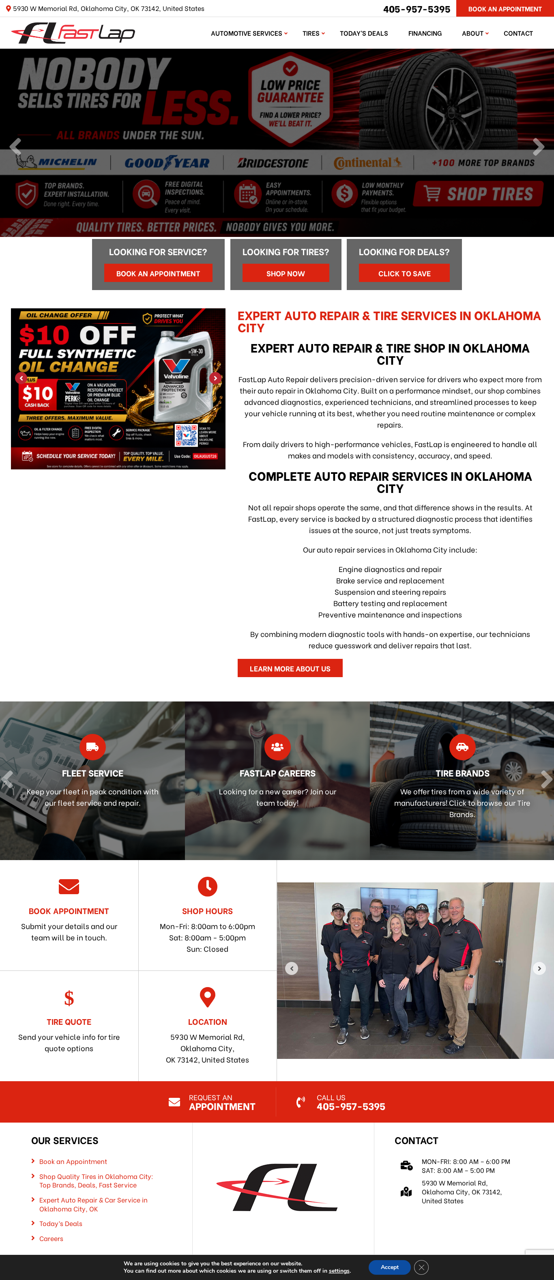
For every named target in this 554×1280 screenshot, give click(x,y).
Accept (390, 1267)
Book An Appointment (505, 8)
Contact (518, 32)
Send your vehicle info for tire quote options (69, 1034)
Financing (425, 32)
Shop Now (285, 272)
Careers (51, 1238)
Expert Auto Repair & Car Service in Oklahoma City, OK (93, 1204)
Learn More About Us (290, 668)
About (472, 32)
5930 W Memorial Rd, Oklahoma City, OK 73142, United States (207, 1040)
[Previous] (15, 147)
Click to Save (404, 272)
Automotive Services (246, 32)
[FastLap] (73, 31)
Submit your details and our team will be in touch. (69, 923)
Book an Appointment (158, 272)
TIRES (311, 32)
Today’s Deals (364, 32)
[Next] (539, 147)
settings (339, 1271)
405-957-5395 (417, 8)
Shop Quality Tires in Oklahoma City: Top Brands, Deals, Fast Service (96, 1180)
